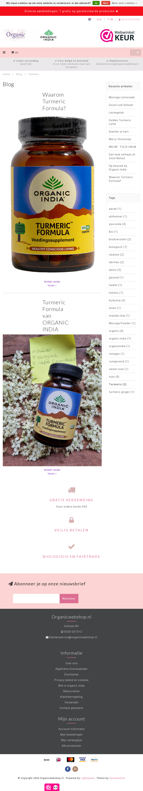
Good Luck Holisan (121, 104)
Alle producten (71, 745)
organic (116, 330)
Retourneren (71, 691)
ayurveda (117, 224)
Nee (105, 3)
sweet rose (118, 369)
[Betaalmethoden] (46, 760)
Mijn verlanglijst (71, 740)
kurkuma (117, 300)
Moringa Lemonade (122, 97)
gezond (116, 277)
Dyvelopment (117, 778)
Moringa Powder (122, 323)
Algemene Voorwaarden (71, 668)
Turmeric (118, 384)
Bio (113, 231)
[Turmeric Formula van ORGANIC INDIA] (52, 399)
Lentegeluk (116, 112)
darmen (116, 262)
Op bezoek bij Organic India (118, 167)
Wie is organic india (71, 685)
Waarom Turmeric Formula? (54, 101)
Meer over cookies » (124, 3)
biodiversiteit (120, 239)
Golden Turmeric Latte (120, 122)
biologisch (118, 246)
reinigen (117, 353)
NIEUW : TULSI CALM (122, 146)
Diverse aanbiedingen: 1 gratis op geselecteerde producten (70, 11)
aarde (115, 208)
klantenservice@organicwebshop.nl (73, 637)
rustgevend (119, 361)
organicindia (119, 346)
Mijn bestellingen (71, 734)
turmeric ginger (121, 391)
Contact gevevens (71, 708)
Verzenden (72, 702)
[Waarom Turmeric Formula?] (52, 195)
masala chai (119, 315)
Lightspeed (87, 778)
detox (115, 269)
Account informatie (71, 729)
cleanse (116, 254)
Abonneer (69, 598)
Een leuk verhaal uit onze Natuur (122, 156)
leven (115, 308)
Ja (96, 3)
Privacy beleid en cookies (72, 680)
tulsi (114, 376)
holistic (116, 292)
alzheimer (118, 216)
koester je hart (119, 131)
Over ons (72, 663)
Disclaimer (71, 674)
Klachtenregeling (71, 696)
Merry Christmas (120, 139)
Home (6, 74)
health (115, 285)
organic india (120, 338)
